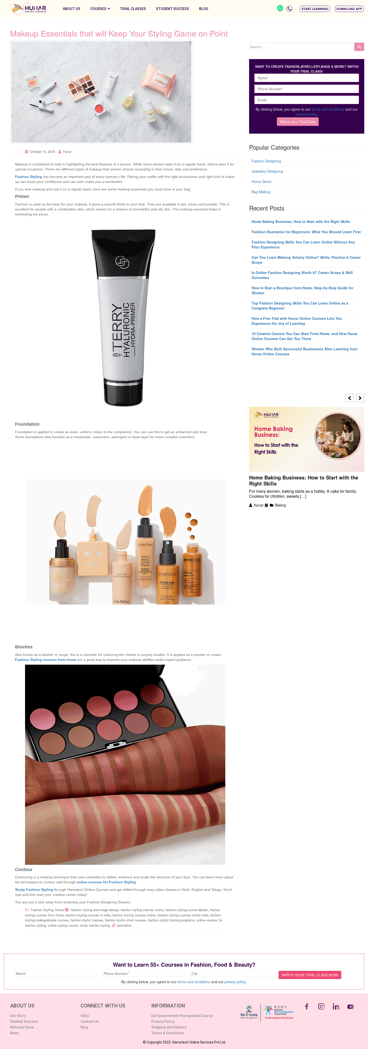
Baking (280, 505)
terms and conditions (327, 109)
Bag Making (261, 191)
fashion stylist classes (87, 920)
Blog (203, 9)
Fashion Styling (42, 909)
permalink (124, 925)
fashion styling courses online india (182, 915)
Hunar (67, 151)
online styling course (63, 925)
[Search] (359, 47)
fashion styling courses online (133, 915)
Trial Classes (133, 9)
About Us (71, 9)
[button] (315, 9)
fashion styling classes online (142, 909)
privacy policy (306, 114)
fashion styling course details (186, 909)
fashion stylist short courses (125, 920)
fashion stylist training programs (171, 920)
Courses (98, 9)
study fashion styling (95, 925)
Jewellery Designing (267, 171)
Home (59, 909)
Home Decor (262, 181)
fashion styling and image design (95, 909)
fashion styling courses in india (88, 915)
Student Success (172, 9)
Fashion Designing (266, 160)
